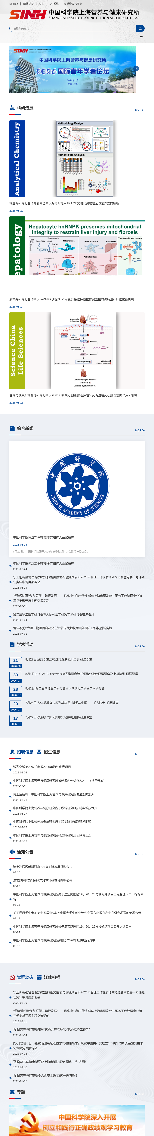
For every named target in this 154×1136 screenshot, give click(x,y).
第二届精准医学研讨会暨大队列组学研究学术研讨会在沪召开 (53, 614)
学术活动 (25, 644)
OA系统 (54, 3)
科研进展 (25, 107)
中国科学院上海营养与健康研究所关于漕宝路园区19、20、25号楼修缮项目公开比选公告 (72, 926)
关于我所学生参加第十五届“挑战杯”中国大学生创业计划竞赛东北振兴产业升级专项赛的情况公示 (77, 913)
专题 (21, 1092)
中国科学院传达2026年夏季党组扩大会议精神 (43, 563)
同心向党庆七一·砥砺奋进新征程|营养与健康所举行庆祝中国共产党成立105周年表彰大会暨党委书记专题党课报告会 (78, 1046)
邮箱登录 (28, 3)
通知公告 (25, 852)
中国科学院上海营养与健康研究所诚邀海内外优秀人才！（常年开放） (59, 780)
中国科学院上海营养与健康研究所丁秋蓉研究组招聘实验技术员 (55, 808)
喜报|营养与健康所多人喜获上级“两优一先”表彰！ (46, 1075)
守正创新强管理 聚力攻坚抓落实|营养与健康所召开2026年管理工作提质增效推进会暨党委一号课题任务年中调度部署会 (79, 580)
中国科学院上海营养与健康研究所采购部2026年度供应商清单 (54, 940)
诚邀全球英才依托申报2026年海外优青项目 (42, 767)
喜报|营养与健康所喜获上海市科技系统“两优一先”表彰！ (50, 1061)
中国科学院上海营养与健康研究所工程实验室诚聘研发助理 (52, 821)
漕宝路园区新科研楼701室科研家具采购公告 (42, 880)
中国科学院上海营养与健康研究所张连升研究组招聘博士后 (52, 835)
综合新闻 (25, 428)
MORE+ (140, 109)
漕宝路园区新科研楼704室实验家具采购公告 (42, 866)
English (13, 3)
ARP (41, 3)
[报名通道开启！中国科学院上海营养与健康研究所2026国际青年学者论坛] (77, 69)
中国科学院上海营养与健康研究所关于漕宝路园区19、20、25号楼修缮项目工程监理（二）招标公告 (78, 897)
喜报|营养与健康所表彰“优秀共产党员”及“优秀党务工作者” (51, 1029)
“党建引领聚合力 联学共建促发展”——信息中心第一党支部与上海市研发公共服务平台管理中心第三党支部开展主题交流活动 (77, 598)
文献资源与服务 (73, 3)
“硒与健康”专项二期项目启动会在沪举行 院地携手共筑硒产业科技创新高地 (62, 628)
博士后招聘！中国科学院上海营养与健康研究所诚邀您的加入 (53, 794)
